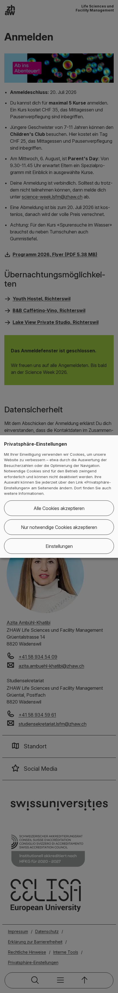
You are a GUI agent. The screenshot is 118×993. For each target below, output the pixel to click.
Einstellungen (59, 546)
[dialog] (59, 496)
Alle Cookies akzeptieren (59, 508)
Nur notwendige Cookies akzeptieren (59, 527)
